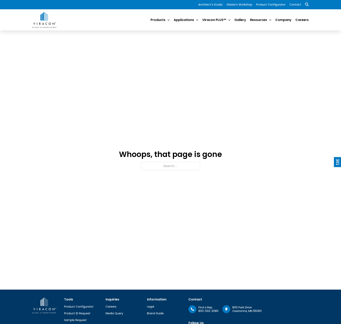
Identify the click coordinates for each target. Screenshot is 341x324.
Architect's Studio (210, 5)
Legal (150, 306)
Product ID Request (77, 313)
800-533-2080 (208, 311)
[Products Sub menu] (168, 20)
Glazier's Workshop (239, 5)
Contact (295, 5)
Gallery (240, 20)
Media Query (114, 313)
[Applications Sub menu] (197, 20)
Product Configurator (271, 5)
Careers (302, 20)
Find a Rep (205, 307)
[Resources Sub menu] (270, 20)
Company (283, 20)
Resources (258, 20)
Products (158, 20)
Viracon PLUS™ (214, 20)
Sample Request (75, 320)
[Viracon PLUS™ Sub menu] (229, 20)
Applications (184, 20)
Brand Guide (155, 313)
